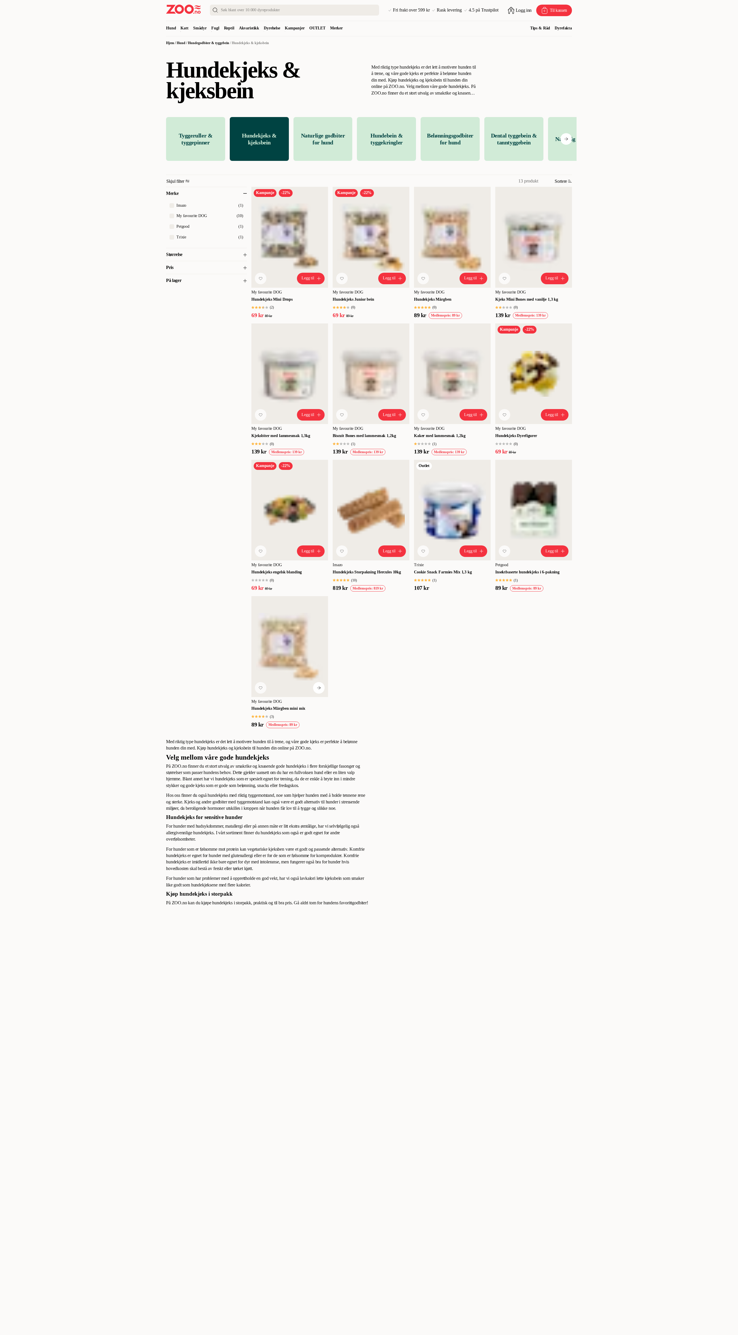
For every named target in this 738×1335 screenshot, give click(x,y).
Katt (184, 28)
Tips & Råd (540, 28)
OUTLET (317, 28)
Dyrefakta (563, 28)
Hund (171, 28)
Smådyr (200, 28)
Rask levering (449, 10)
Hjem (170, 43)
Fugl (215, 28)
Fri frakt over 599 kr (411, 10)
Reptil (229, 28)
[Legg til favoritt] (260, 278)
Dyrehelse (272, 28)
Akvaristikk (249, 28)
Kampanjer (295, 28)
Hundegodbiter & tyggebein (208, 43)
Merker (336, 28)
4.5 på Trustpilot (483, 10)
